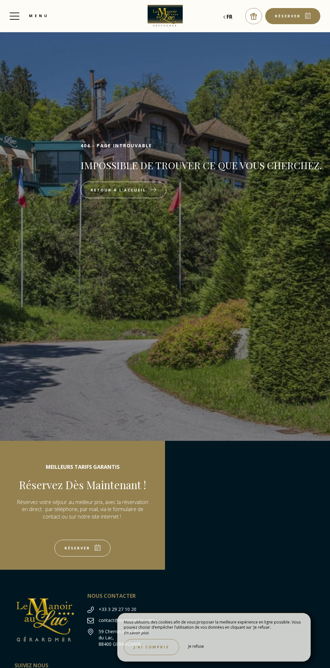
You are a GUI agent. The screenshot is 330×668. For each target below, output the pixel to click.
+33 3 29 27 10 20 (117, 609)
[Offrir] (253, 16)
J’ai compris (151, 646)
